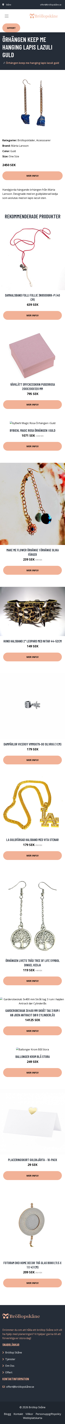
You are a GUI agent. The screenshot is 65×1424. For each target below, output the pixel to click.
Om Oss (9, 1365)
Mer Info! (32, 175)
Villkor (29, 1414)
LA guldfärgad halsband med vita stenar (32, 840)
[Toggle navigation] (6, 16)
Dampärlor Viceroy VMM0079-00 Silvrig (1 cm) (32, 744)
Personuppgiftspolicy (48, 1414)
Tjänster (10, 1359)
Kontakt (18, 1414)
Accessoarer (43, 140)
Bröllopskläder (26, 140)
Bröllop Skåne (13, 1352)
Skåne (8, 4)
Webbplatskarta (32, 1418)
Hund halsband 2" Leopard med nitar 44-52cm (32, 641)
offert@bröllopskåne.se (50, 4)
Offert (11, 27)
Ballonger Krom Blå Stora (32, 1057)
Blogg (7, 1414)
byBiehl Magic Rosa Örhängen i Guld (32, 430)
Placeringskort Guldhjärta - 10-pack (32, 1160)
